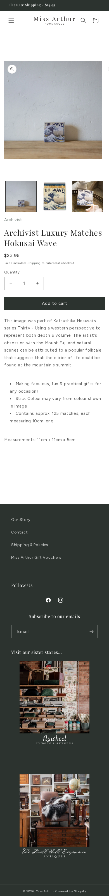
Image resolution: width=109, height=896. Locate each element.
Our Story (20, 519)
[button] (11, 20)
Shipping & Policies (29, 544)
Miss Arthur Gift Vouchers (36, 557)
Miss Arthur (45, 891)
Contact (19, 532)
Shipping (34, 263)
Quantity (12, 272)
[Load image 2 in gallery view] (54, 196)
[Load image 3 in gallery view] (87, 196)
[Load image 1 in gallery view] (21, 196)
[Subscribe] (91, 631)
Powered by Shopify (70, 891)
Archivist (13, 219)
